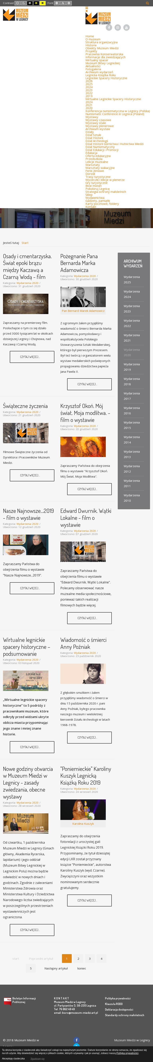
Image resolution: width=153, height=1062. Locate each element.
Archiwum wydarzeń (99, 72)
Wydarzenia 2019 (132, 366)
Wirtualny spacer (96, 60)
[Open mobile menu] (86, 8)
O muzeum (92, 39)
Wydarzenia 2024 (132, 294)
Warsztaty (92, 165)
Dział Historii (94, 138)
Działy (89, 132)
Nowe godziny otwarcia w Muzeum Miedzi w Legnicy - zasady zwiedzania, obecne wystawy (28, 782)
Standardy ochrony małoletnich (124, 1015)
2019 (89, 96)
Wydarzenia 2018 (132, 381)
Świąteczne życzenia (25, 405)
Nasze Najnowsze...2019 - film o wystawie (28, 514)
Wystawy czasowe (98, 120)
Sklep (89, 195)
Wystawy (91, 117)
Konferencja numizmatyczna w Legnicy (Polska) (117, 111)
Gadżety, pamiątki (97, 201)
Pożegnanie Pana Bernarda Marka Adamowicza (79, 263)
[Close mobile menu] (86, 11)
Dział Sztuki (93, 135)
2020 (89, 108)
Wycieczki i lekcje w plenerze (105, 180)
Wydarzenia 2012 (132, 468)
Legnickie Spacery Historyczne (106, 78)
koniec (81, 968)
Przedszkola (93, 159)
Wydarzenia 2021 (132, 337)
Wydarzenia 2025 (132, 279)
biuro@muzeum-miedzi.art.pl (80, 1013)
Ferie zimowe (94, 171)
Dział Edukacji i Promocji (101, 150)
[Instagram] (118, 28)
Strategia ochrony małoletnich (105, 192)
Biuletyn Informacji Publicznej (24, 1000)
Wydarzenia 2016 (132, 410)
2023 (89, 90)
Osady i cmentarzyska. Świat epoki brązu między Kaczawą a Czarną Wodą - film (27, 266)
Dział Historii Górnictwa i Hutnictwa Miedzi (114, 144)
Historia (90, 45)
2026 (89, 81)
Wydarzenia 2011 (132, 483)
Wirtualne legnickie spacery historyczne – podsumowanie (26, 646)
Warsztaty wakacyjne (100, 168)
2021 (89, 105)
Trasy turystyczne (98, 177)
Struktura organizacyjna (101, 42)
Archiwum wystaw (97, 129)
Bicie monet (93, 186)
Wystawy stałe (95, 123)
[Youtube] (126, 28)
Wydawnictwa (94, 198)
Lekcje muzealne (96, 162)
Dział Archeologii (96, 141)
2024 (89, 87)
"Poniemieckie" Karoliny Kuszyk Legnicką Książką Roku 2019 (85, 775)
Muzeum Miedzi (125, 1040)
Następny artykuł (56, 968)
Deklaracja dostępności (119, 1009)
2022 (89, 93)
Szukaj (147, 3)
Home (89, 36)
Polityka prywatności (117, 998)
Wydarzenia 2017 (132, 396)
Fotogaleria (93, 69)
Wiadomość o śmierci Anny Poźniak (83, 643)
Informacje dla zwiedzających (105, 57)
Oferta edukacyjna (98, 156)
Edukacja (91, 153)
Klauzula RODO (114, 1004)
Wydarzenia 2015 (132, 425)
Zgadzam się (37, 1058)
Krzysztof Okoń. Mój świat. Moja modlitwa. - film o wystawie (85, 412)
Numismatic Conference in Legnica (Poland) (114, 114)
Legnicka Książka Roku (100, 75)
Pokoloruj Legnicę (97, 189)
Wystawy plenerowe (99, 126)
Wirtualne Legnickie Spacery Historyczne (113, 99)
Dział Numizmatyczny (100, 147)
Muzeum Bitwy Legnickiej (102, 63)
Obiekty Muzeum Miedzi (102, 48)
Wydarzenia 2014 (132, 439)
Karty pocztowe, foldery (102, 204)
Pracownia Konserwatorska (104, 54)
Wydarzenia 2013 (132, 454)
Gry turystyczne (96, 183)
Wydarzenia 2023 (132, 308)
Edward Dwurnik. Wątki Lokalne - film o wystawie (85, 517)
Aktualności (92, 66)
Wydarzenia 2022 (132, 323)
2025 (89, 84)
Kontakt (90, 207)
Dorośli (90, 174)
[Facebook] (109, 28)
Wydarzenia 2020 (27, 283)
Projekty (91, 51)
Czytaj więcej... (30, 357)
